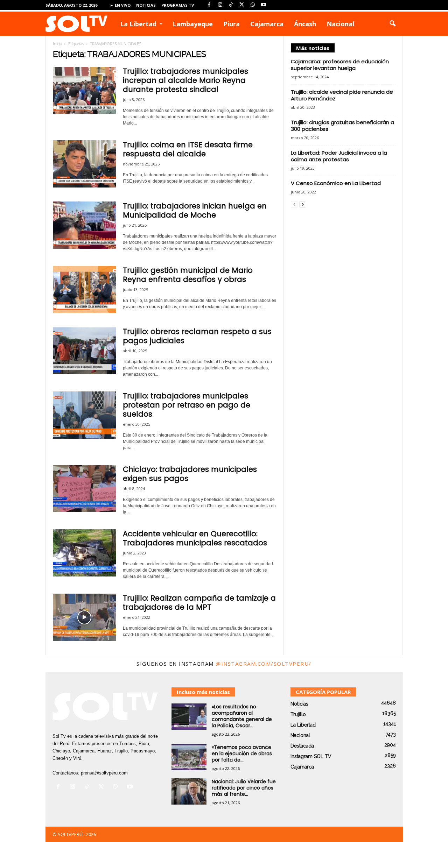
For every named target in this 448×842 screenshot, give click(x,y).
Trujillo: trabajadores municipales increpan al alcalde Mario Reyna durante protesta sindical (185, 80)
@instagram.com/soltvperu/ (264, 663)
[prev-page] (294, 204)
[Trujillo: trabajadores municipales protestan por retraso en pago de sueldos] (84, 415)
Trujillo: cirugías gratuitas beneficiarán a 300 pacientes (342, 126)
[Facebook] (209, 5)
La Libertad (138, 24)
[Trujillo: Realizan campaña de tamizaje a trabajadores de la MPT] (84, 617)
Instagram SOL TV (310, 756)
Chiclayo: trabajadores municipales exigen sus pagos (190, 473)
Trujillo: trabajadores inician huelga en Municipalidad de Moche (195, 210)
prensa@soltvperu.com (104, 773)
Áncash (305, 24)
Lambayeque (193, 24)
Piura (231, 24)
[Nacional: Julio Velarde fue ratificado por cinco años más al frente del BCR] (189, 791)
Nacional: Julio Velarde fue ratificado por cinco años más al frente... (244, 788)
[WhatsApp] (252, 5)
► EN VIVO (120, 5)
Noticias (146, 5)
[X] (242, 5)
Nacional (340, 24)
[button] (392, 23)
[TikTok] (231, 5)
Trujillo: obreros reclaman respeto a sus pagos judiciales (197, 336)
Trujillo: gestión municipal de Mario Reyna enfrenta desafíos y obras (188, 274)
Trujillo (298, 714)
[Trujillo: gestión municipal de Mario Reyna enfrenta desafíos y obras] (84, 289)
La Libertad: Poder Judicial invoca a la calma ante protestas (339, 156)
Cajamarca (267, 24)
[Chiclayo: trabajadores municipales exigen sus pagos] (84, 488)
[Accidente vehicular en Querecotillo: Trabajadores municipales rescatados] (84, 552)
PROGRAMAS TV (177, 5)
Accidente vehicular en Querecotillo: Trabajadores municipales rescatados (195, 538)
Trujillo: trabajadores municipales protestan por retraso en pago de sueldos (186, 405)
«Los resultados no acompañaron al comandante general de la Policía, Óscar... (242, 716)
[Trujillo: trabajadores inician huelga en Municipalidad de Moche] (84, 225)
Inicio (57, 43)
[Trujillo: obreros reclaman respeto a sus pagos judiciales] (84, 350)
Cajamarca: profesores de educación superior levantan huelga (340, 65)
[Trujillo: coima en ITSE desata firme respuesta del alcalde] (84, 163)
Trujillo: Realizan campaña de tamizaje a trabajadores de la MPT (199, 602)
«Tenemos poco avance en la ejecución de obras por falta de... (242, 753)
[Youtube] (263, 5)
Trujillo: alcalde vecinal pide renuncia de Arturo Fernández (342, 95)
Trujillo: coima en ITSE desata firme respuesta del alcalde (188, 149)
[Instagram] (220, 5)
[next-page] (302, 204)
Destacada (302, 746)
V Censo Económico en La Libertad (336, 183)
